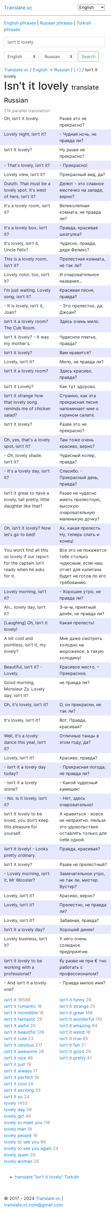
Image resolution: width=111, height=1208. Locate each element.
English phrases (20, 23)
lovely (10, 1103)
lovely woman (18, 1161)
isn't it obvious (19, 1045)
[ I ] (77, 69)
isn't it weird (72, 1032)
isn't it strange (74, 1006)
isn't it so (13, 1096)
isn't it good (72, 1051)
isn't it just (14, 1064)
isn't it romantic (20, 1006)
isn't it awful (16, 1025)
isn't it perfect (18, 1077)
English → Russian (51, 69)
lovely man (15, 1129)
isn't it (10, 999)
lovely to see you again (27, 1148)
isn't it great (72, 1012)
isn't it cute (15, 1038)
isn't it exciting (19, 1090)
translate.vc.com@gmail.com (33, 1204)
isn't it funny (72, 999)
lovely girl (14, 1116)
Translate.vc (18, 7)
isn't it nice (15, 1058)
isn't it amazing (75, 1025)
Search (88, 56)
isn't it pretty (73, 1058)
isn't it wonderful (77, 1019)
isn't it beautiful (20, 1032)
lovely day (14, 1109)
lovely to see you (21, 1141)
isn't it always (18, 1070)
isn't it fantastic (20, 1019)
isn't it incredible (21, 1012)
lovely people (18, 1135)
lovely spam (16, 1154)
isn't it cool (15, 1083)
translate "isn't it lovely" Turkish (47, 1176)
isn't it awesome (20, 1051)
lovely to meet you (23, 1122)
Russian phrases (56, 23)
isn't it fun (70, 1045)
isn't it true (70, 1038)
